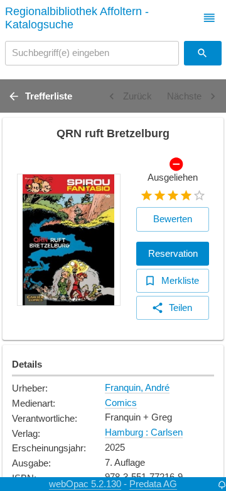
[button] (209, 18)
